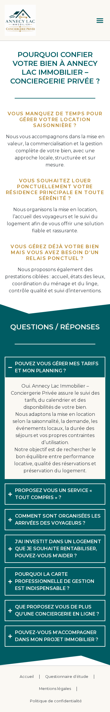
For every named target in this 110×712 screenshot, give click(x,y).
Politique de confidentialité (56, 701)
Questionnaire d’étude (66, 676)
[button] (100, 20)
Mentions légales (55, 688)
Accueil (27, 676)
